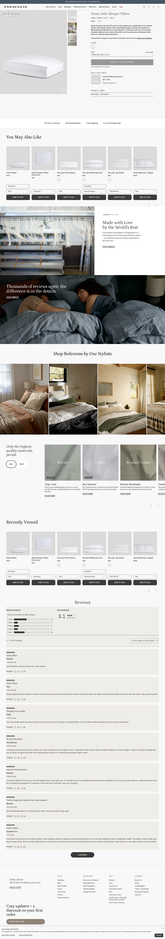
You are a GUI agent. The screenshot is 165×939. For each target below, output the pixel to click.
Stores (60, 895)
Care (111, 883)
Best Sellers (51, 7)
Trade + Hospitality (142, 889)
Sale (121, 7)
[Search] (144, 7)
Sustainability (140, 886)
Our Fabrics (12, 297)
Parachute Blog (89, 889)
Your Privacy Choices (116, 902)
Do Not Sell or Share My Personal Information (117, 899)
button (42, 921)
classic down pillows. (144, 38)
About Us (138, 880)
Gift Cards (61, 892)
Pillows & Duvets (80, 7)
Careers (138, 895)
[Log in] (153, 7)
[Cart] (158, 7)
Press (137, 883)
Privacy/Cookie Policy (25, 935)
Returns (112, 880)
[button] (59, 89)
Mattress (92, 7)
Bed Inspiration (89, 883)
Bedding (67, 7)
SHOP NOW (50, 496)
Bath (59, 883)
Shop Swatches (63, 898)
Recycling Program (142, 892)
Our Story (107, 253)
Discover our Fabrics (90, 880)
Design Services (89, 892)
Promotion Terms (115, 889)
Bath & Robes (104, 7)
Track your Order (115, 895)
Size (92, 52)
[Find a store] (149, 7)
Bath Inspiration (89, 886)
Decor (114, 7)
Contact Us (113, 886)
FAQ (110, 892)
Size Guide (149, 52)
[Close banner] (163, 928)
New (60, 7)
